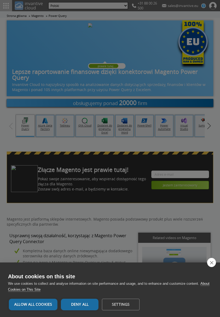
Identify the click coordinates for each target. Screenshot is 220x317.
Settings (121, 304)
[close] (211, 262)
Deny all (80, 304)
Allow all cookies (33, 304)
